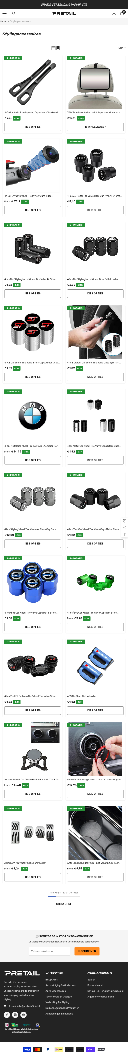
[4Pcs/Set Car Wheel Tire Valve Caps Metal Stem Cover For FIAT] (95, 499)
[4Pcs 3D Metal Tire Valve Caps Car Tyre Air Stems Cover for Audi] (95, 166)
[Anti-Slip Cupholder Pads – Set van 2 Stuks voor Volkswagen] (95, 833)
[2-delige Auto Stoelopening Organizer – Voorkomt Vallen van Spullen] (32, 82)
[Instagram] (15, 1015)
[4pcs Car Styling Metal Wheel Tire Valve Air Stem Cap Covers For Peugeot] (32, 249)
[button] (53, 48)
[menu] (4, 14)
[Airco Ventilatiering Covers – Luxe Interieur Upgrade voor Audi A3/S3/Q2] (95, 749)
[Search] (14, 14)
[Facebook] (7, 1015)
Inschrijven (87, 951)
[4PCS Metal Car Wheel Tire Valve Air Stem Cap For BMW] (32, 416)
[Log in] (114, 13)
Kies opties (32, 126)
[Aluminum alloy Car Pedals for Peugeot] (32, 833)
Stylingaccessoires (20, 21)
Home (3, 21)
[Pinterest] (23, 1015)
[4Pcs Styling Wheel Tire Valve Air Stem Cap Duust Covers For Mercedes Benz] (32, 499)
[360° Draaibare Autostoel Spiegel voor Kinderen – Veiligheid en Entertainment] (95, 82)
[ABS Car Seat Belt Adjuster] (95, 666)
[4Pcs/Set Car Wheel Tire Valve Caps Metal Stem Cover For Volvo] (32, 582)
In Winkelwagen (95, 126)
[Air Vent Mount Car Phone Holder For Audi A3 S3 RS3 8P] (32, 749)
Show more (64, 904)
